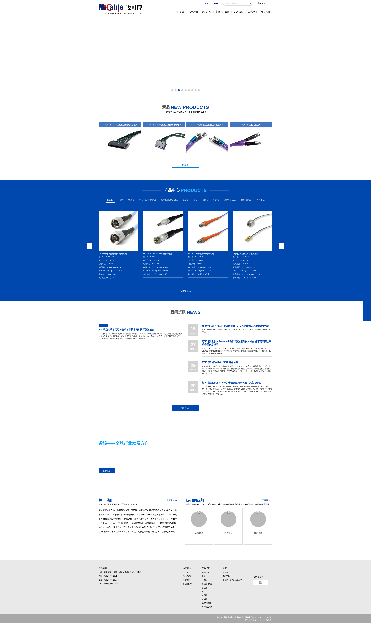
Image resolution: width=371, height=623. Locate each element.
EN (270, 3)
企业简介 (186, 572)
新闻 (218, 11)
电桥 (203, 592)
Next (4, 55)
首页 (182, 11)
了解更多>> (185, 165)
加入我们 (238, 11)
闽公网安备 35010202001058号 (259, 620)
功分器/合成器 (207, 584)
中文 (263, 3)
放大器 (204, 599)
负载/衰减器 (206, 603)
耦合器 (204, 588)
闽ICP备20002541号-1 (263, 617)
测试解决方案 (207, 607)
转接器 (204, 580)
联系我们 (252, 11)
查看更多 (107, 470)
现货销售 (265, 11)
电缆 (203, 576)
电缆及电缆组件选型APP (232, 580)
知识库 (225, 572)
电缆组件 (205, 572)
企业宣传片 (187, 584)
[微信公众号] (258, 590)
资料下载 (261, 200)
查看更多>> (185, 291)
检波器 (204, 595)
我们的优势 (187, 576)
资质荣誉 (186, 580)
